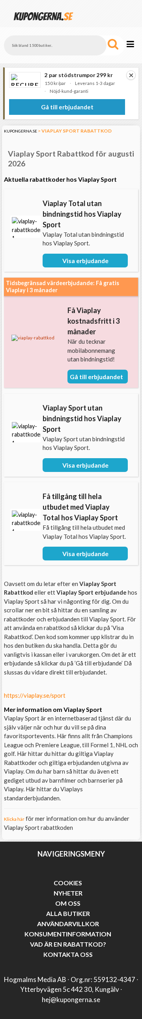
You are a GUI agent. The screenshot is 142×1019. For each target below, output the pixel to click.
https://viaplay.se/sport (34, 695)
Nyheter (68, 893)
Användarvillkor (68, 923)
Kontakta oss (68, 954)
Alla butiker (68, 913)
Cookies (68, 882)
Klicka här (14, 819)
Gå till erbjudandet (67, 107)
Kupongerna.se (20, 131)
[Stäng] (131, 75)
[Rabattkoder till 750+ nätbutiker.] (43, 23)
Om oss (67, 903)
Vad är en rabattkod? (68, 944)
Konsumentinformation (67, 934)
